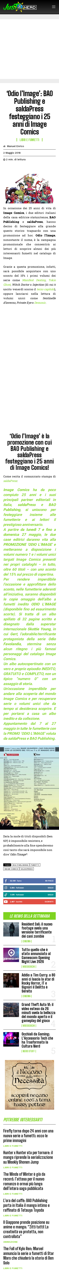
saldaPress (27, 869)
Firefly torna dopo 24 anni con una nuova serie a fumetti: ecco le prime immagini (28, 1135)
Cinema (26, 941)
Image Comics (11, 869)
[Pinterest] (21, 167)
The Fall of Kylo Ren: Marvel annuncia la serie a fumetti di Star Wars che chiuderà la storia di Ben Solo (28, 1255)
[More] (36, 167)
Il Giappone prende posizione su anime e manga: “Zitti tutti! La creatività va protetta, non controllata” (26, 1229)
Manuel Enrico (15, 146)
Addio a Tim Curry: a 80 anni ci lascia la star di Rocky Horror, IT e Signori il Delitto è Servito (38, 983)
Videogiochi (29, 966)
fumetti (35, 865)
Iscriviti (49, 901)
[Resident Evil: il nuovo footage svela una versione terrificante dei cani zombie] (11, 929)
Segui (50, 887)
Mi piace (49, 880)
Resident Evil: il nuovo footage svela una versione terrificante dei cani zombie (37, 930)
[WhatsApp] (29, 167)
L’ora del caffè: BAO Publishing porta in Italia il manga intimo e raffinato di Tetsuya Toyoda (26, 1205)
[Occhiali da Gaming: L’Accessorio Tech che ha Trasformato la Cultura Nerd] (11, 1039)
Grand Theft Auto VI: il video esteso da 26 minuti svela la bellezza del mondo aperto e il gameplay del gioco (38, 1012)
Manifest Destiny (34, 280)
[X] (14, 167)
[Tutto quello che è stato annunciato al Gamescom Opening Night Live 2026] (11, 955)
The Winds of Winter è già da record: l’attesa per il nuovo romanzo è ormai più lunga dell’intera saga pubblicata (24, 1181)
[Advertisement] (29, 49)
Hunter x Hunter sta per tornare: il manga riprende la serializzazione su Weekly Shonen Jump (28, 1157)
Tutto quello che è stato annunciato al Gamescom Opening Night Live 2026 (36, 955)
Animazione (10, 1242)
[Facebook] (6, 167)
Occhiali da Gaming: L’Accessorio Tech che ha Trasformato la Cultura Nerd (37, 1040)
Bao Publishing (20, 865)
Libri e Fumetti (12, 1146)
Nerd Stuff (29, 1051)
